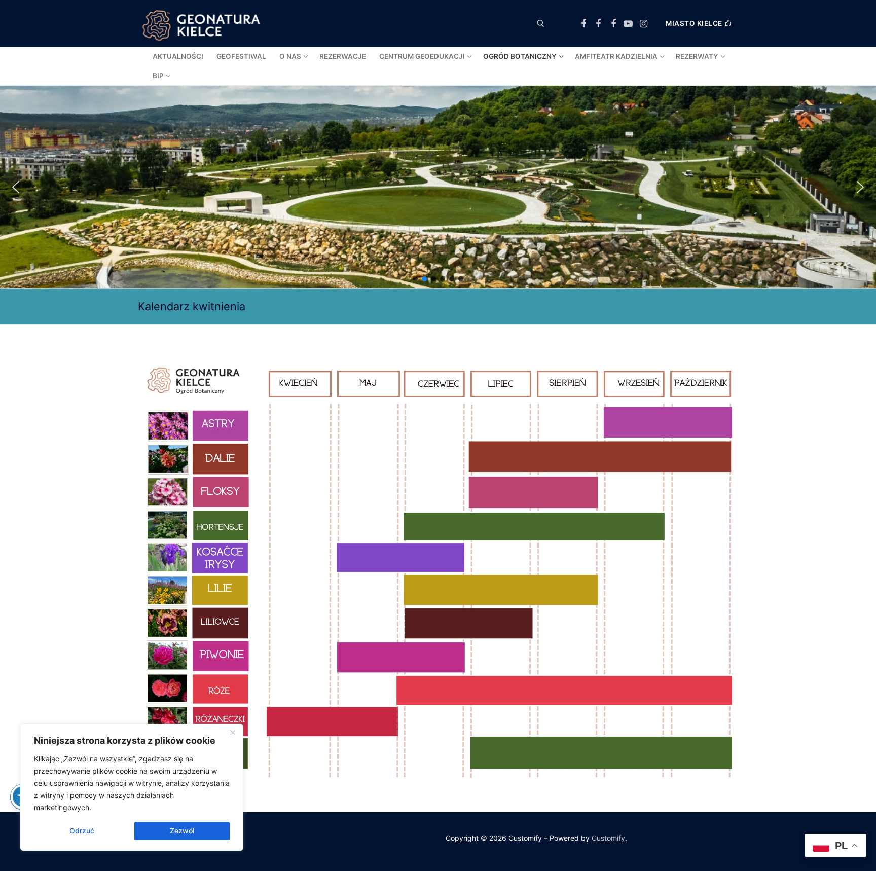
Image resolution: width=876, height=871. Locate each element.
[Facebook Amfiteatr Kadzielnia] (613, 23)
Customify (608, 837)
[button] (16, 187)
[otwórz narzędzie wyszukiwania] (541, 24)
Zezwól (182, 830)
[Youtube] (628, 23)
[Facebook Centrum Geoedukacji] (583, 23)
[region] (131, 787)
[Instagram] (643, 23)
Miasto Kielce (694, 23)
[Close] (233, 733)
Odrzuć (81, 830)
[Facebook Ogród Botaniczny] (598, 23)
